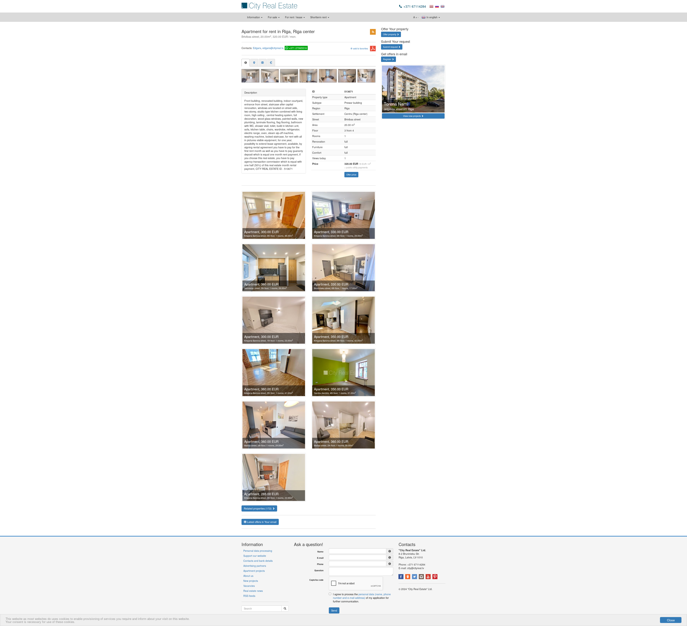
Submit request (390, 46)
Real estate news (253, 591)
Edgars (257, 48)
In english (432, 17)
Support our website (254, 555)
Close (671, 620)
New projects (250, 581)
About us (248, 576)
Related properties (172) (258, 508)
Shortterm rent (318, 17)
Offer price (351, 174)
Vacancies (249, 586)
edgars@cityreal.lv (272, 48)
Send (334, 610)
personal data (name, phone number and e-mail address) (362, 596)
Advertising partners (254, 565)
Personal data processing (257, 550)
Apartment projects (254, 571)
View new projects (412, 115)
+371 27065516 (298, 48)
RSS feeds (249, 596)
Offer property (390, 34)
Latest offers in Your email (261, 522)
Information (254, 17)
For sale (273, 17)
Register (387, 59)
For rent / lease (294, 17)
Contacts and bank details (258, 560)
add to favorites (360, 48)
